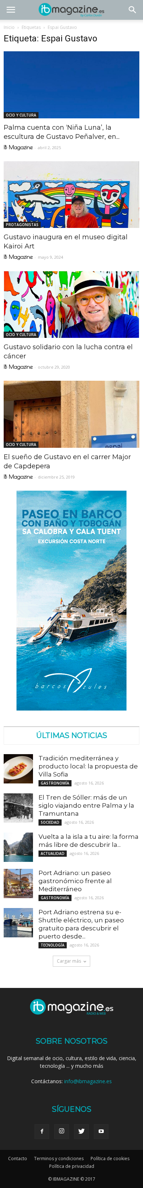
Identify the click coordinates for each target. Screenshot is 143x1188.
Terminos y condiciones (59, 1158)
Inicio (9, 27)
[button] (132, 10)
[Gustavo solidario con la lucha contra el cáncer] (71, 304)
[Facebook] (41, 1131)
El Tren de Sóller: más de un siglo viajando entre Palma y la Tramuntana (86, 805)
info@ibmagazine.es (88, 1081)
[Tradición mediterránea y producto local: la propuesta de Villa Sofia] (18, 768)
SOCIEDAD (50, 822)
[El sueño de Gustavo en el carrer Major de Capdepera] (71, 414)
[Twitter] (81, 1131)
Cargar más (69, 961)
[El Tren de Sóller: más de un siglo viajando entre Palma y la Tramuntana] (18, 808)
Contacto (17, 1158)
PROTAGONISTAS (22, 224)
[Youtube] (101, 1131)
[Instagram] (61, 1131)
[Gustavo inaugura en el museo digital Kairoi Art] (71, 194)
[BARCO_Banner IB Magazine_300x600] (71, 708)
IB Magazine (18, 147)
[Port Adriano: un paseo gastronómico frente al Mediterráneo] (18, 883)
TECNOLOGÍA (53, 945)
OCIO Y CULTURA (21, 115)
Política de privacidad (71, 1166)
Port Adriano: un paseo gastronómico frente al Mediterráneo (75, 881)
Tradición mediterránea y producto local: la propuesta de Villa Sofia (88, 766)
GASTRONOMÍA (55, 783)
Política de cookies (110, 1158)
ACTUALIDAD (53, 853)
